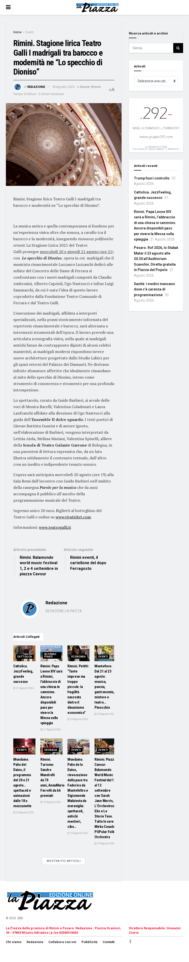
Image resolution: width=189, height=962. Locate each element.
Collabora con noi (62, 942)
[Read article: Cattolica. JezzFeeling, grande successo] (24, 653)
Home (17, 32)
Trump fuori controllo (152, 178)
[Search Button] (178, 48)
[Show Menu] (8, 7)
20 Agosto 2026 (79, 719)
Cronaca (50, 750)
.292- (20, 918)
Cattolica (24, 656)
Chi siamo (13, 942)
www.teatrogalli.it (55, 527)
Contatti (109, 942)
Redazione (36, 87)
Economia (78, 656)
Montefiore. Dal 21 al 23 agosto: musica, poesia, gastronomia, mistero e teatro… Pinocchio (104, 687)
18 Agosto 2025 (63, 87)
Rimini (96, 87)
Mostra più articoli (64, 861)
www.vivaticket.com (73, 517)
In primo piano (50, 655)
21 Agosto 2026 (25, 688)
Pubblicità (89, 942)
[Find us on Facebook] (130, 942)
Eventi (29, 32)
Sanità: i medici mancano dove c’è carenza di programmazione (154, 289)
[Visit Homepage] (98, 7)
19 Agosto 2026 (52, 802)
